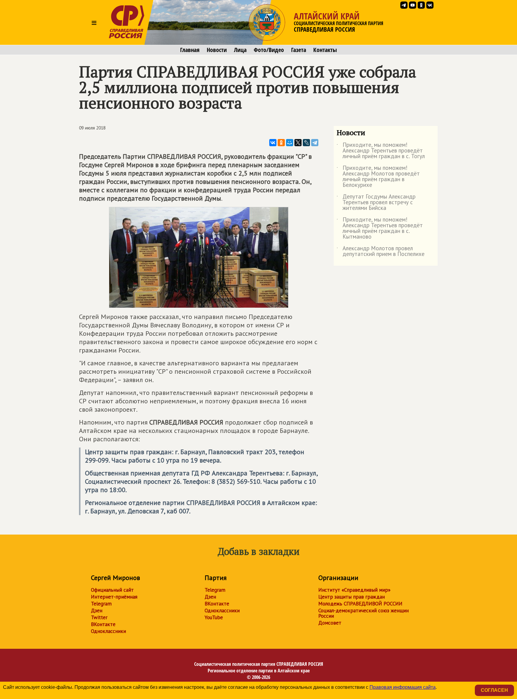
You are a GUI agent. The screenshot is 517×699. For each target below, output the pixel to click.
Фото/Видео (269, 50)
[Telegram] (314, 142)
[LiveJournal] (306, 142)
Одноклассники (108, 631)
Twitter (99, 617)
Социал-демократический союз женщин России (363, 613)
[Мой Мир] (289, 142)
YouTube (214, 617)
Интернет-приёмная (114, 596)
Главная (190, 50)
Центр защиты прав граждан (351, 596)
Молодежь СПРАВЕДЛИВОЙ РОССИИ (360, 603)
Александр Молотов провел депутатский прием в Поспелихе (381, 251)
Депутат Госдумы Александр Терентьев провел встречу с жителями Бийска (376, 202)
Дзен (96, 610)
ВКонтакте (103, 624)
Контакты (325, 50)
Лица (240, 50)
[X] (298, 142)
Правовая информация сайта (402, 687)
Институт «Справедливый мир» (354, 590)
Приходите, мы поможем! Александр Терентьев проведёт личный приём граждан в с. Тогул (381, 151)
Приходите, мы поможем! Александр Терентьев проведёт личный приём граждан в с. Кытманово (380, 228)
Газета (298, 50)
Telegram (101, 603)
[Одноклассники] (281, 142)
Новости (217, 50)
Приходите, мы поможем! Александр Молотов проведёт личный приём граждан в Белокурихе (378, 176)
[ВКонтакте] (272, 142)
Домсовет (329, 622)
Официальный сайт (112, 590)
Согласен (494, 690)
